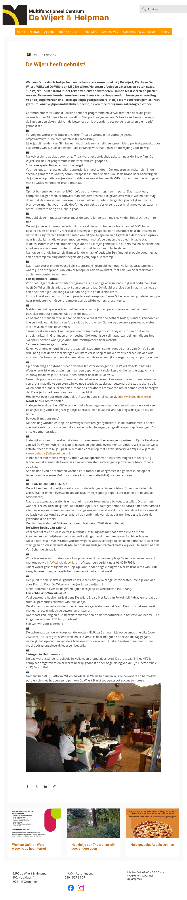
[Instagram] (81, 888)
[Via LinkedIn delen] (45, 786)
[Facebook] (70, 888)
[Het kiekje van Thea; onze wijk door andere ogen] (93, 823)
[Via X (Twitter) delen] (36, 786)
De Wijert (47, 17)
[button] (90, 31)
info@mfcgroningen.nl (80, 873)
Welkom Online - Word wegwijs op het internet (29, 846)
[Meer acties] (159, 55)
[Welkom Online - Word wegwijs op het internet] (34, 823)
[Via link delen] (54, 786)
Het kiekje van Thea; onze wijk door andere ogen (93, 846)
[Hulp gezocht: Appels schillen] (152, 823)
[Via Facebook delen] (27, 786)
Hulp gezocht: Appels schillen (152, 845)
